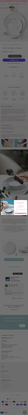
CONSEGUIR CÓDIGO (21, 213)
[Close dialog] (26, 200)
